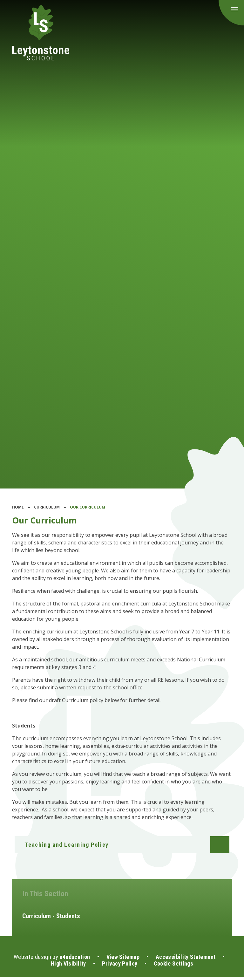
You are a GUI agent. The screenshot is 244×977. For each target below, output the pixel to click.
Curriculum (47, 507)
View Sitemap (122, 956)
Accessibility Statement (185, 956)
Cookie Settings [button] (173, 963)
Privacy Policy (119, 963)
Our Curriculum (87, 507)
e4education (74, 956)
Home (18, 507)
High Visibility (68, 963)
